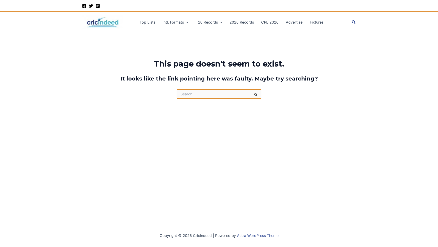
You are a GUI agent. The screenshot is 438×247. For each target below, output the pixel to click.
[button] (186, 22)
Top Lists (147, 22)
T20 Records (207, 22)
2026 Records (241, 22)
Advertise (294, 22)
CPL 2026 (270, 22)
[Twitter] (91, 6)
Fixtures (316, 22)
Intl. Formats (173, 22)
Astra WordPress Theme (258, 235)
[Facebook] (84, 6)
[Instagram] (98, 6)
